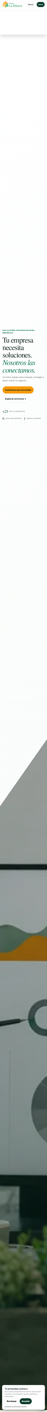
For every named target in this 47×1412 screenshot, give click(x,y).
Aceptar (26, 1401)
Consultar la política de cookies (16, 1406)
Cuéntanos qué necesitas (18, 390)
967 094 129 (41, 4)
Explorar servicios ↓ (15, 398)
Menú (30, 4)
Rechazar (12, 1401)
